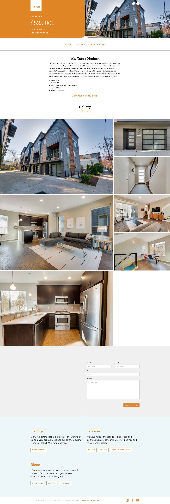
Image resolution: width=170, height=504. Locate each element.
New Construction (121, 449)
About (35, 464)
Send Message (131, 405)
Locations (66, 483)
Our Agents (37, 483)
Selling (103, 449)
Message (89, 378)
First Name (90, 363)
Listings (36, 431)
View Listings (38, 449)
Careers (52, 483)
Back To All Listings (41, 33)
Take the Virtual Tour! (85, 95)
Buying (91, 449)
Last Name (118, 363)
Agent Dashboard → (91, 501)
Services (93, 431)
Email (88, 371)
